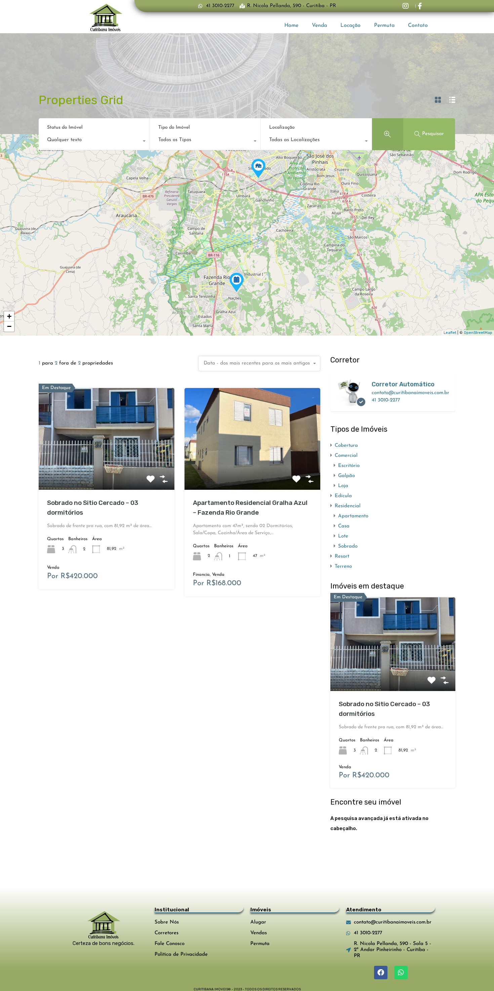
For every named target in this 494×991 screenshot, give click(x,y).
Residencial (348, 506)
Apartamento (353, 516)
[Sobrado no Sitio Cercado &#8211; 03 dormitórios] (258, 168)
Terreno (343, 566)
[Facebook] (380, 972)
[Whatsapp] (401, 972)
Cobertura (346, 445)
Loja (343, 485)
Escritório (349, 465)
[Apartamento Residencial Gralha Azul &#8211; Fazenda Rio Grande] (237, 282)
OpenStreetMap (478, 333)
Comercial (346, 455)
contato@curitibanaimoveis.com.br (410, 392)
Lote (343, 536)
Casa (343, 526)
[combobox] (94, 142)
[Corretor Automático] (350, 402)
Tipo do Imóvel (174, 127)
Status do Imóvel (65, 127)
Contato (418, 25)
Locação (350, 25)
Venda (319, 25)
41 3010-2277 (386, 400)
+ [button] (9, 316)
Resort (342, 556)
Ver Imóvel (393, 672)
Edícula (343, 496)
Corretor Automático (403, 384)
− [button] (9, 326)
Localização (282, 127)
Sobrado (348, 546)
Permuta (384, 25)
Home (291, 25)
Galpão (346, 475)
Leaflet (450, 333)
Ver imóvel (106, 469)
